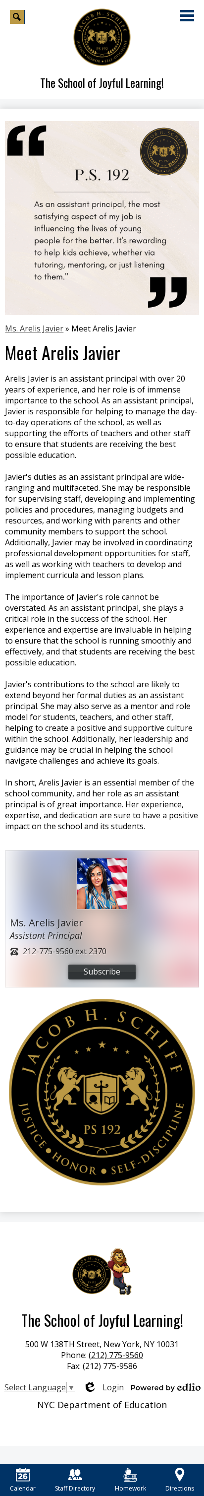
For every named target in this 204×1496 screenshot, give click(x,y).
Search (17, 17)
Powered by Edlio (166, 1387)
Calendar (23, 1488)
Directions (179, 1488)
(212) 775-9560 (116, 1355)
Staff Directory (75, 1488)
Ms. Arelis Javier (34, 328)
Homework (130, 1488)
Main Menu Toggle (187, 15)
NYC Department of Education (102, 1405)
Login (103, 1387)
